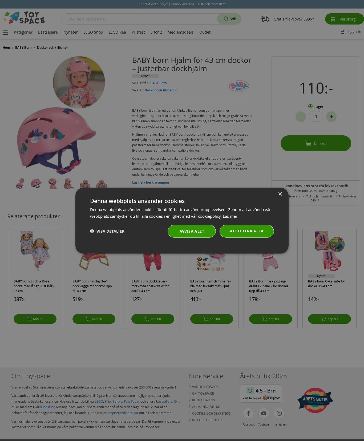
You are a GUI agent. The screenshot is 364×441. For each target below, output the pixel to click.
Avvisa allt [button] (192, 230)
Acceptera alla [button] (247, 230)
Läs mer (230, 216)
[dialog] (182, 220)
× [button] (280, 194)
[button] (107, 231)
